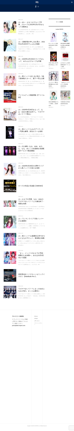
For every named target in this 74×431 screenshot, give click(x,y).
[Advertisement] (55, 365)
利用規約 (36, 318)
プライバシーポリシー (38, 324)
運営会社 (36, 316)
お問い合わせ (37, 320)
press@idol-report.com (18, 325)
